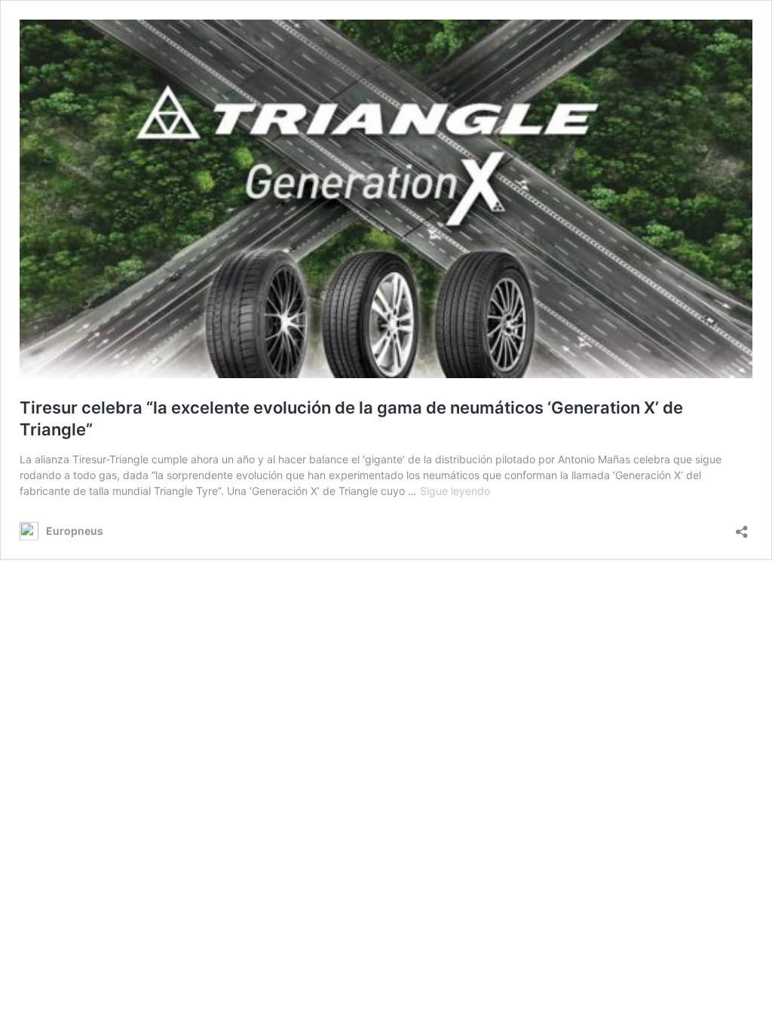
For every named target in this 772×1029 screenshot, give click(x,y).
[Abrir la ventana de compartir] (741, 527)
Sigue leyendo (455, 490)
